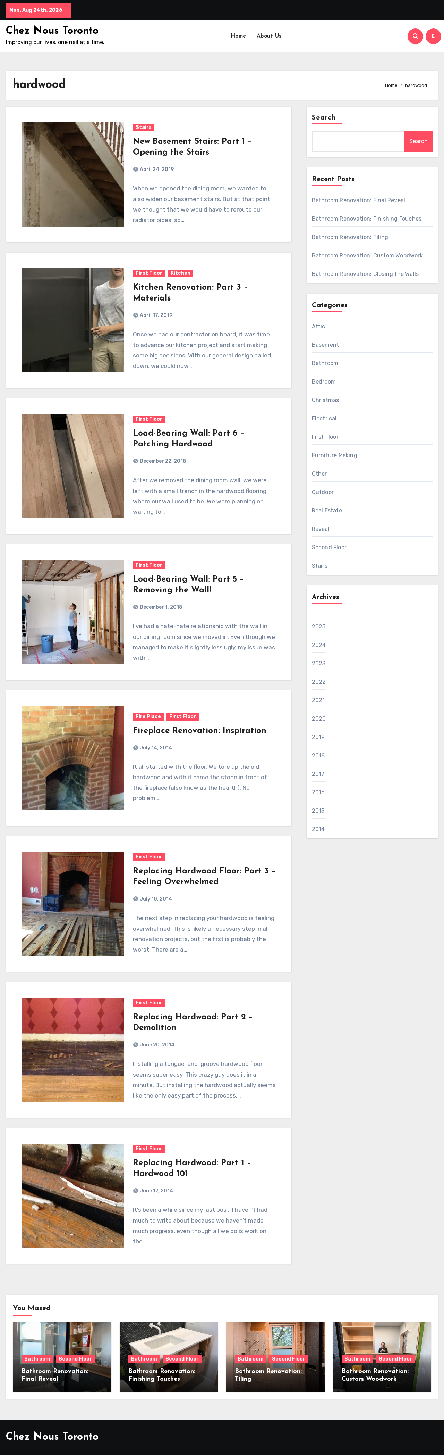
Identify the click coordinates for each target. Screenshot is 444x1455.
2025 (319, 626)
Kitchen (180, 273)
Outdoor (323, 492)
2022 (319, 682)
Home (238, 36)
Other (319, 473)
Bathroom (325, 363)
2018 (318, 755)
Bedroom (324, 381)
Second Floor (329, 547)
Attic (318, 326)
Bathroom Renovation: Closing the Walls (365, 274)
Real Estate (327, 510)
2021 (318, 700)
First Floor (149, 273)
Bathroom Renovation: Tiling (350, 237)
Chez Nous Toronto (52, 31)
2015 (318, 810)
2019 (318, 737)
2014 (318, 829)
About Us (269, 36)
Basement (325, 345)
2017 (318, 774)
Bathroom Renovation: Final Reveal (358, 200)
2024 (319, 645)
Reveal (321, 529)
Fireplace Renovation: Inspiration (199, 731)
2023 (319, 663)
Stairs (144, 127)
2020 (319, 718)
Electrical (324, 418)
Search (324, 117)
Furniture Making (334, 455)
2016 (318, 792)
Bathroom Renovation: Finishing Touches (367, 218)
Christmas (325, 400)
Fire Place (148, 717)
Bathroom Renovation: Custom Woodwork (367, 255)
